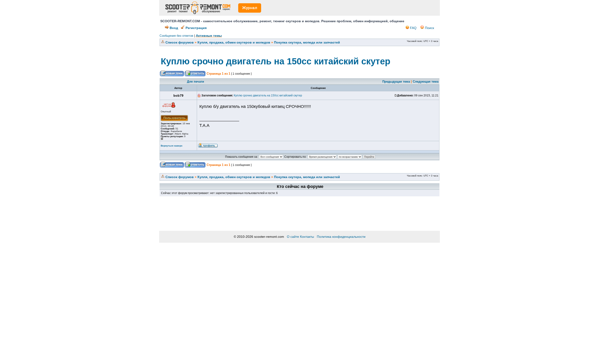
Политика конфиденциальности (341, 236)
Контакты (307, 236)
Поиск (429, 28)
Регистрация (196, 28)
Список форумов (179, 42)
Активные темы (209, 35)
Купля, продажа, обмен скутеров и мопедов (233, 42)
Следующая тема (425, 81)
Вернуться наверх (172, 145)
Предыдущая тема (396, 81)
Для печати (195, 81)
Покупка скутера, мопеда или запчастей (307, 42)
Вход (173, 28)
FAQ (412, 28)
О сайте (293, 236)
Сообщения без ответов (176, 35)
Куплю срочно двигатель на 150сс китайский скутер (275, 61)
